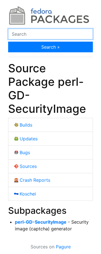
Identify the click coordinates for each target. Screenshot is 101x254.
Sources (28, 166)
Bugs (25, 152)
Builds (26, 125)
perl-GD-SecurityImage (40, 222)
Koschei (28, 194)
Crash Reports (35, 180)
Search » (50, 47)
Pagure (63, 246)
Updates (29, 138)
